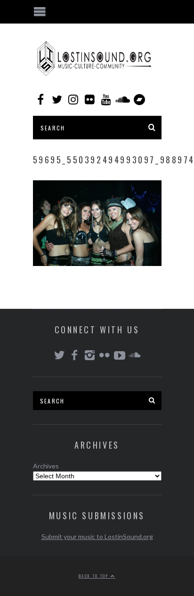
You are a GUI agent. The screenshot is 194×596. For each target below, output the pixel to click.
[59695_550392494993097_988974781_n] (97, 262)
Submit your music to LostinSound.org (97, 536)
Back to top (95, 576)
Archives (46, 466)
